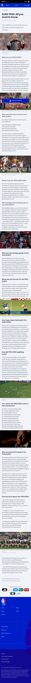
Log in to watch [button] (17, 100)
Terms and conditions (7, 656)
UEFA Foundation (5, 633)
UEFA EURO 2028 (2, 5)
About (17, 607)
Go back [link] (6, 10)
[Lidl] (12, 593)
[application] (15, 240)
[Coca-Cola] (26, 589)
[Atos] (15, 589)
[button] (26, 5)
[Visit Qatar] (18, 593)
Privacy (3, 653)
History (3, 614)
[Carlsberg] (21, 589)
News (2, 611)
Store (17, 611)
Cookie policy (4, 659)
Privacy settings (5, 661)
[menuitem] (9, 5)
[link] (7, 5)
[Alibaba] (10, 589)
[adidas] (4, 589)
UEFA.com (3, 630)
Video (2, 607)
